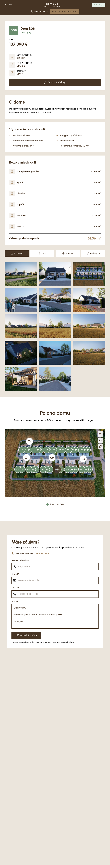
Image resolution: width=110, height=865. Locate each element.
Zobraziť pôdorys (57, 82)
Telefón (15, 588)
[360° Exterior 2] (52, 457)
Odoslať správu (28, 635)
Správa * (15, 601)
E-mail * (15, 574)
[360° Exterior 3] (26, 457)
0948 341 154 (41, 553)
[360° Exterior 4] (29, 441)
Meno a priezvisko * (20, 560)
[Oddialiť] (100, 440)
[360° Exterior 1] (83, 458)
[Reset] (100, 446)
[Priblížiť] (100, 434)
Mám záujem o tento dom (64, 11)
